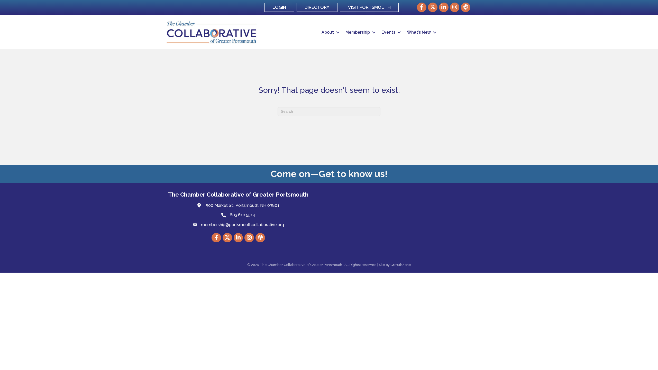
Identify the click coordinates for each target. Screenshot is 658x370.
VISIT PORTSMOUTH (369, 7)
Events (388, 32)
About (328, 32)
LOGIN (279, 7)
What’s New (419, 32)
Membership (357, 32)
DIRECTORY (317, 7)
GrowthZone (400, 265)
